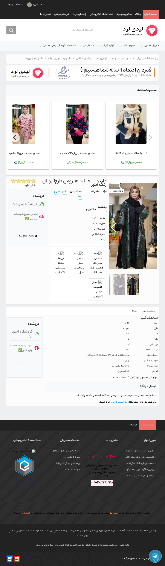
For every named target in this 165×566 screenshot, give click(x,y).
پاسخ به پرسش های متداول (66, 451)
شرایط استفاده (72, 470)
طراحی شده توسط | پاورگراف (136, 559)
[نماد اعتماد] (82, 73)
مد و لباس (88, 46)
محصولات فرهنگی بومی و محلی (59, 46)
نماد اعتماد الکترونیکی (101, 14)
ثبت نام (19, 5)
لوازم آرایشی (107, 46)
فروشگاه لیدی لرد (91, 545)
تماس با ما (45, 14)
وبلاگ (138, 14)
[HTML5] (17, 559)
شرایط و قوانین (61, 14)
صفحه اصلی (150, 14)
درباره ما (133, 425)
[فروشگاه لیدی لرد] (139, 30)
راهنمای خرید (79, 14)
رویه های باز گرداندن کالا (68, 463)
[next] (15, 137)
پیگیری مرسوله (124, 14)
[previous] (150, 137)
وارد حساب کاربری (119, 402)
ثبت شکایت (147, 425)
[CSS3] (9, 559)
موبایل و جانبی (151, 46)
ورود (10, 5)
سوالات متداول (72, 457)
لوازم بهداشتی (128, 46)
